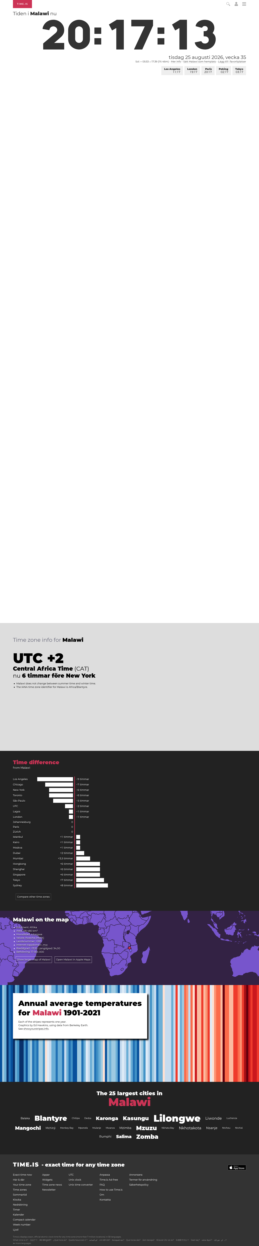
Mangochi (28, 1128)
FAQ (102, 1184)
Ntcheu (226, 1128)
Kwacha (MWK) (34, 937)
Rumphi (105, 1136)
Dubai (16, 853)
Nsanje (211, 1128)
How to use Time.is (111, 1189)
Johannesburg (21, 822)
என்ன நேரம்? (207, 1240)
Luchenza (231, 1118)
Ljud (15, 1229)
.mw (45, 944)
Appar (46, 1174)
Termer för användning (143, 1179)
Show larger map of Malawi (33, 959)
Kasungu (136, 1118)
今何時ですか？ (182, 1240)
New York (19, 789)
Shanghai (19, 869)
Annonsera (135, 1174)
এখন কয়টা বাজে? (104, 1240)
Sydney (17, 885)
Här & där (18, 1179)
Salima (124, 1136)
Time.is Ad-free (109, 1179)
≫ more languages (22, 1243)
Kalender (18, 1214)
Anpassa (105, 1174)
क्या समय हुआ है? (45, 1240)
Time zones (20, 1189)
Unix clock (75, 1179)
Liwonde (213, 1118)
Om (102, 1194)
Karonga (107, 1118)
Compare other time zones (33, 896)
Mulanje (96, 1128)
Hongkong (19, 863)
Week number (21, 1224)
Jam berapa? (148, 1240)
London (192, 71)
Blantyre (51, 1118)
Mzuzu (146, 1128)
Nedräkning (20, 1204)
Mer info (176, 61)
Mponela (83, 1128)
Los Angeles (172, 71)
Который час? (118, 1240)
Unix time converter (81, 1184)
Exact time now (22, 1174)
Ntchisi (239, 1128)
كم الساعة (93, 1240)
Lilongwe (36, 934)
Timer (16, 1209)
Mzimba (125, 1128)
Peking (223, 71)
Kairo (16, 842)
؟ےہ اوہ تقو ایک (220, 1240)
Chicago (18, 784)
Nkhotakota (190, 1128)
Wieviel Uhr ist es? (165, 1240)
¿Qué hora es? (60, 1240)
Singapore (19, 874)
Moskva (17, 847)
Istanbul (18, 836)
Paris (208, 71)
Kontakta (105, 1199)
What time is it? (20, 1240)
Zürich (17, 831)
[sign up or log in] (236, 5)
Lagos (16, 811)
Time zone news (52, 1184)
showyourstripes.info (36, 1028)
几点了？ (34, 1240)
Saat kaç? (195, 1240)
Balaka (25, 1118)
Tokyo (239, 71)
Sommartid (20, 1194)
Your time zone (22, 1184)
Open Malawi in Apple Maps (73, 959)
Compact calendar (24, 1219)
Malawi (129, 1102)
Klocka (17, 1199)
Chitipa (76, 1118)
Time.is (22, 4)
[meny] (244, 4)
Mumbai (18, 858)
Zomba (147, 1136)
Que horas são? (133, 1240)
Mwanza (110, 1128)
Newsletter (49, 1189)
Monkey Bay (67, 1128)
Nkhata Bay (168, 1128)
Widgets (47, 1179)
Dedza (87, 1118)
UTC (15, 806)
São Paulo (19, 800)
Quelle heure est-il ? (78, 1240)
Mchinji (50, 1128)
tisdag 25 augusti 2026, (207, 57)
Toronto (17, 795)
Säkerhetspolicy (139, 1184)
